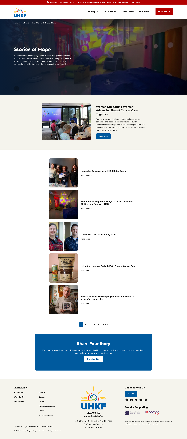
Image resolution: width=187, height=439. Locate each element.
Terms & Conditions (46, 415)
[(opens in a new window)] (134, 412)
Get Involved (143, 11)
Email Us (131, 394)
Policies (41, 411)
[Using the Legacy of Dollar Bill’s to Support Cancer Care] (63, 282)
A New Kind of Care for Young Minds (99, 234)
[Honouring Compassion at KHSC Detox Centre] (63, 186)
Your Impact (93, 11)
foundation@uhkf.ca (93, 416)
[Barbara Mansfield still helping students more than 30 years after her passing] (63, 313)
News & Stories (37, 23)
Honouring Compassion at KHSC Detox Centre (103, 171)
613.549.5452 (93, 412)
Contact (41, 397)
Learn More (156, 424)
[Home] (20, 16)
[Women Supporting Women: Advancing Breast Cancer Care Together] (66, 139)
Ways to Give (110, 11)
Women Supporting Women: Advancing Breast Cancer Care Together (117, 110)
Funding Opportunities (47, 406)
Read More (103, 136)
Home (16, 23)
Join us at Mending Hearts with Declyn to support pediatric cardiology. (109, 2)
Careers (41, 401)
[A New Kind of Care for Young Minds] (63, 250)
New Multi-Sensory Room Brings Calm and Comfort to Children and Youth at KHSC (107, 203)
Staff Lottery (128, 11)
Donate (165, 11)
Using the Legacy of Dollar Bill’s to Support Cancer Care (108, 266)
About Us (42, 392)
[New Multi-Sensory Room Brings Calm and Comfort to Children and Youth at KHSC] (63, 218)
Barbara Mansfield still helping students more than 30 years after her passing (107, 298)
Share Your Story (93, 359)
